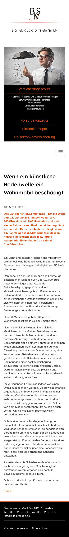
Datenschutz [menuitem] (39, 528)
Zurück (8, 490)
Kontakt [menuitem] (8, 528)
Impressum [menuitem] (22, 528)
